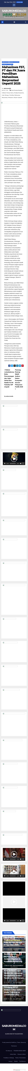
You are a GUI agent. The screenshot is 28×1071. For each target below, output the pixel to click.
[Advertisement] (14, 39)
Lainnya (10, 1061)
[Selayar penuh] (23, 463)
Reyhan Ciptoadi (18, 97)
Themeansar (14, 1046)
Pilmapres (10, 97)
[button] (25, 22)
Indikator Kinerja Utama (8, 92)
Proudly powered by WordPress (9, 1042)
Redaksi (16, 1061)
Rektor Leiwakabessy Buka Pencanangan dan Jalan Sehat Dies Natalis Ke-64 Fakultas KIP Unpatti (9, 378)
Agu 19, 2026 (8, 998)
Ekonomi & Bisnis (22, 1054)
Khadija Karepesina (19, 92)
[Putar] (5, 463)
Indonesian (17, 1070)
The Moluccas (9, 1050)
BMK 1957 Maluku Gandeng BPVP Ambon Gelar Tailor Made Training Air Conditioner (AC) (13, 990)
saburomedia (7, 88)
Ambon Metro (13, 1054)
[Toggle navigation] (14, 22)
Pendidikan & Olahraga (7, 64)
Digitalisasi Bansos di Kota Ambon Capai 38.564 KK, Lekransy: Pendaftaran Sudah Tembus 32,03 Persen (14, 973)
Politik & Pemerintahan (20, 1057)
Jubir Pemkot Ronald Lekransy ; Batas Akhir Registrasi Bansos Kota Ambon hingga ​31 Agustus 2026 (14, 940)
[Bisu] (20, 463)
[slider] (13, 463)
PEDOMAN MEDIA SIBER (20, 1050)
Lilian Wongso (5, 95)
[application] (14, 458)
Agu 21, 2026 (8, 949)
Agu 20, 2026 (8, 982)
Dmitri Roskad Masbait (16, 90)
